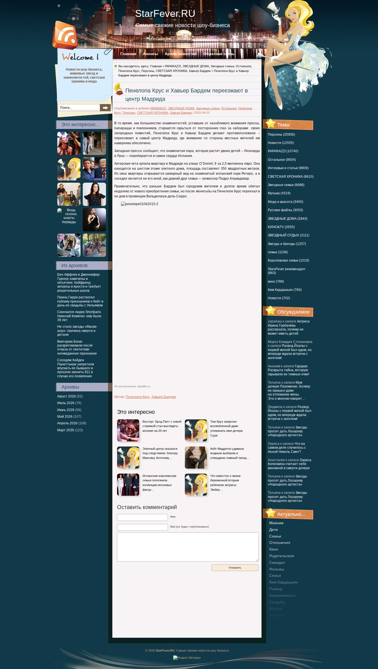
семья (275, 575)
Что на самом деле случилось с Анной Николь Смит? (287, 448)
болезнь (276, 615)
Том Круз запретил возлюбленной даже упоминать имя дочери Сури (226, 428)
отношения (279, 542)
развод (275, 589)
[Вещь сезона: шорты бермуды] (69, 222)
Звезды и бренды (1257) (287, 244)
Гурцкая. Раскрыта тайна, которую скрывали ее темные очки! (288, 370)
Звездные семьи (222, 66)
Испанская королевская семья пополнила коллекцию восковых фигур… (159, 482)
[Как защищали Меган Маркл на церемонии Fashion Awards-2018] (94, 230)
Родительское (281, 556)
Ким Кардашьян (283, 582)
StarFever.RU (165, 13)
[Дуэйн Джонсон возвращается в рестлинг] (69, 179)
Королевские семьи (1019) (288, 260)
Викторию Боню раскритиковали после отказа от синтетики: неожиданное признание (77, 347)
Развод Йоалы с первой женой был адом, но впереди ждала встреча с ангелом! (290, 352)
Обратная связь (219, 53)
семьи (275, 536)
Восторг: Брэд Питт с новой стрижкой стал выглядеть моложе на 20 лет (162, 426)
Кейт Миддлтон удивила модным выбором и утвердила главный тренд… (229, 453)
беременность (282, 595)
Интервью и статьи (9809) (288, 168)
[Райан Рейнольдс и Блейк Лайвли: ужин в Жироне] (94, 154)
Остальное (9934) (282, 160)
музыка (276, 608)
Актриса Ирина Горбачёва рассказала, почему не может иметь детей (289, 327)
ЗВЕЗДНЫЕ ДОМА (196, 66)
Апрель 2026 (67, 423)
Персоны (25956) (281, 134)
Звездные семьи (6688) (286, 185)
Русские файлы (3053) (285, 210)
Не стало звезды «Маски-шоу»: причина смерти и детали (77, 331)
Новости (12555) (281, 143)
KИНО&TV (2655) (281, 227)
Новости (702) (279, 298)
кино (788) (276, 281)
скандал (277, 562)
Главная (128, 53)
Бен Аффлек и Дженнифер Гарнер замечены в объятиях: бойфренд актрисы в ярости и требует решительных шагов (79, 283)
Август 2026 (66, 396)
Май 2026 (65, 417)
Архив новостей (181, 53)
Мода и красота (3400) (285, 202)
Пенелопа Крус (129, 71)
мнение (276, 523)
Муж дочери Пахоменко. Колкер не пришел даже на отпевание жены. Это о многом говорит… (289, 391)
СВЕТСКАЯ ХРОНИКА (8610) (291, 177)
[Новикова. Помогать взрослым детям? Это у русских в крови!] (69, 205)
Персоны (147, 71)
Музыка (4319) (279, 193)
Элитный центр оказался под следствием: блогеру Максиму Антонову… (160, 453)
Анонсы (150, 53)
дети (273, 529)
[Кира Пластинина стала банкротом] (94, 205)
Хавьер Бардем (200, 71)
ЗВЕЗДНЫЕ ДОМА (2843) (287, 219)
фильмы (276, 569)
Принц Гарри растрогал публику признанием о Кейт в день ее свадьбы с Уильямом (80, 301)
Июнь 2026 (65, 410)
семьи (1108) (278, 252)
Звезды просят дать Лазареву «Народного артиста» (287, 431)
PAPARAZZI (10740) (283, 151)
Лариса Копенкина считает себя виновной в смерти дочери (289, 464)
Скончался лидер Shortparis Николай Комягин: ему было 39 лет (79, 316)
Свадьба (277, 602)
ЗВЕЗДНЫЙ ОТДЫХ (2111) (288, 235)
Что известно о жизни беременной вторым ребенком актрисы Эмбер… (225, 482)
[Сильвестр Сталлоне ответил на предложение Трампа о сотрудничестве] (94, 179)
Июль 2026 (65, 403)
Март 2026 (65, 430)
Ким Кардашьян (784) (285, 290)
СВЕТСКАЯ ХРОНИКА (171, 71)
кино (273, 549)
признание (279, 621)
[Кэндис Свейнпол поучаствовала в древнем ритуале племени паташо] (69, 154)
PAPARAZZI (173, 66)
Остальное (243, 66)
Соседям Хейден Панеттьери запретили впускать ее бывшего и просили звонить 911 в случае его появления (75, 368)
